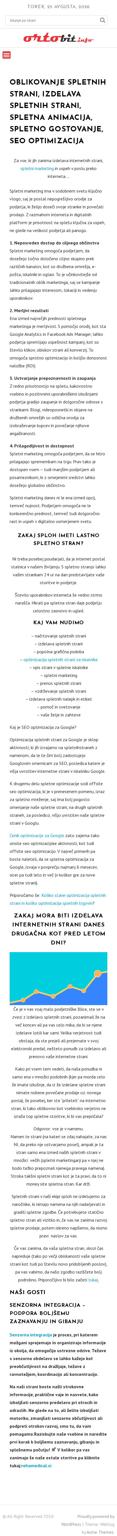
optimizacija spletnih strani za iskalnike (61, 659)
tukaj (93, 1280)
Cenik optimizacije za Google (37, 835)
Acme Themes (100, 1532)
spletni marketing (37, 168)
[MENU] (6, 55)
